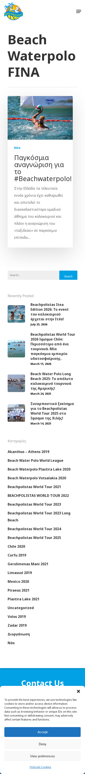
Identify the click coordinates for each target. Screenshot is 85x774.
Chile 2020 (16, 546)
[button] (78, 691)
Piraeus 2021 (18, 590)
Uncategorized (21, 607)
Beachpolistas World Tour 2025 (34, 537)
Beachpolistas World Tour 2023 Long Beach (39, 517)
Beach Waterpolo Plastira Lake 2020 (39, 469)
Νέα (17, 148)
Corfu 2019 (17, 555)
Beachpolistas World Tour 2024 (34, 528)
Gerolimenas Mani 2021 (28, 564)
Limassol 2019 (20, 572)
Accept (42, 732)
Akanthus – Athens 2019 (28, 451)
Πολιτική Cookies (40, 767)
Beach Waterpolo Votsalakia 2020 (37, 478)
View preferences (42, 756)
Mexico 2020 (18, 581)
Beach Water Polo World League (35, 460)
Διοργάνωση (19, 634)
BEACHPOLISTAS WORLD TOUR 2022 (38, 495)
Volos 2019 (17, 616)
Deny (42, 744)
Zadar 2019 (17, 625)
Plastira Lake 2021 (23, 599)
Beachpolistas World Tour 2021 (34, 486)
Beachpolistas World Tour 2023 (34, 504)
